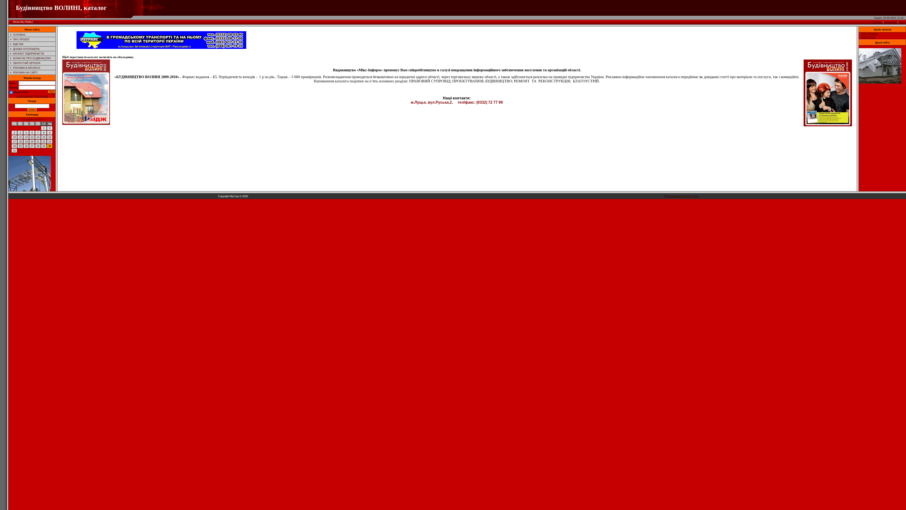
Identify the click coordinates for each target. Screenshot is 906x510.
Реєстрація (890, 22)
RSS (36, 22)
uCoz (695, 196)
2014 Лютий (868, 37)
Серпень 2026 (32, 119)
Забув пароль (24, 96)
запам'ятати (20, 92)
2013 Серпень (869, 33)
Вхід (901, 22)
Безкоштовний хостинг (678, 196)
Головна (877, 22)
